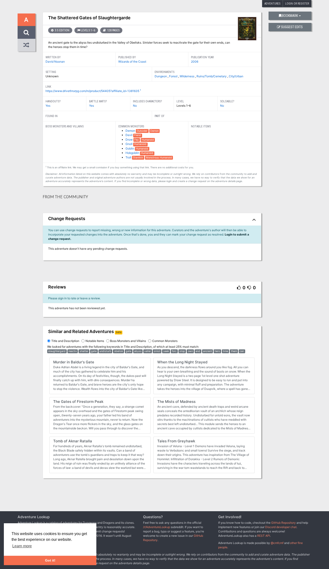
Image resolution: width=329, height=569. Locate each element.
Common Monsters (165, 341)
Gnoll (129, 144)
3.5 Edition (61, 30)
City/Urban (236, 76)
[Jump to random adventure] (26, 45)
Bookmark (290, 16)
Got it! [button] (50, 560)
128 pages (112, 30)
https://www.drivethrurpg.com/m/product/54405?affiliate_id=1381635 (92, 91)
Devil (129, 135)
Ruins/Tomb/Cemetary (212, 76)
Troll (128, 157)
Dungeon (161, 76)
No (135, 105)
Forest (173, 76)
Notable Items (95, 341)
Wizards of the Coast (132, 61)
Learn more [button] (22, 546)
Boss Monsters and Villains (128, 341)
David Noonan (55, 61)
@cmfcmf (277, 543)
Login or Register (297, 3)
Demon (130, 130)
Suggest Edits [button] (292, 27)
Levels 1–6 (88, 30)
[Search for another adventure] (26, 32)
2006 (194, 61)
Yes (48, 105)
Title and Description (65, 341)
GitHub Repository (283, 522)
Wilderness (187, 76)
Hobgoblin (132, 153)
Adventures (272, 3)
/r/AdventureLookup (156, 527)
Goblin (130, 148)
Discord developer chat (280, 527)
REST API (263, 535)
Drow (129, 139)
